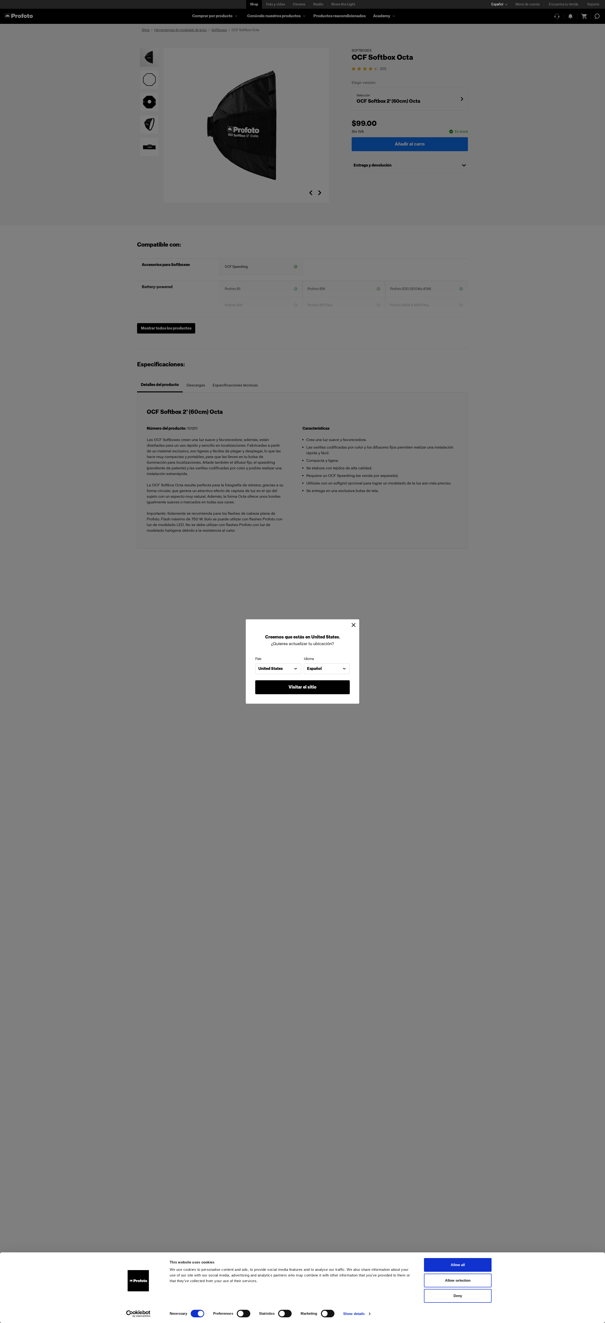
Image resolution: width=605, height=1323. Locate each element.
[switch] (243, 1313)
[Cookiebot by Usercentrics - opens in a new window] (138, 1313)
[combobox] (278, 668)
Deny (458, 1296)
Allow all (458, 1265)
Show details (354, 1314)
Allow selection (458, 1280)
